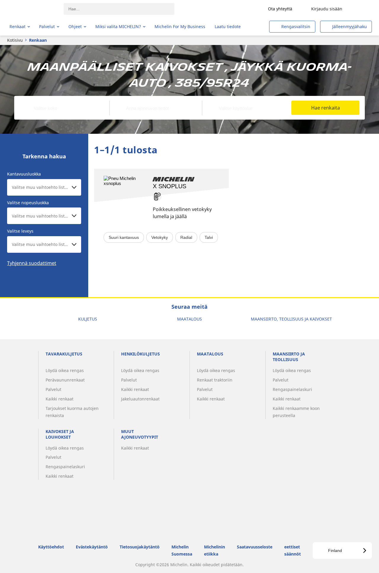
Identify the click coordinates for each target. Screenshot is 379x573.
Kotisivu (15, 40)
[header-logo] (32, 9)
